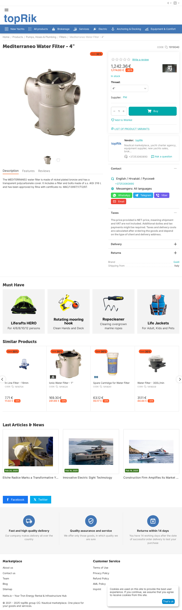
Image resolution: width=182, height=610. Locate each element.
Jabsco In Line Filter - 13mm (153, 382)
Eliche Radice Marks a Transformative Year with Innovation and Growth (31, 477)
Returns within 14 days (153, 530)
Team (6, 578)
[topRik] (20, 18)
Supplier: (116, 97)
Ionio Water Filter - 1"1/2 (106, 382)
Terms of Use (100, 567)
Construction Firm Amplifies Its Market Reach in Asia (151, 477)
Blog (5, 583)
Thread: (115, 82)
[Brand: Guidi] (169, 68)
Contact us (9, 573)
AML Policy (99, 583)
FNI (125, 97)
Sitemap (7, 589)
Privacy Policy (101, 573)
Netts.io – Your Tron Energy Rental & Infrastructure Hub (35, 595)
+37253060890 (124, 183)
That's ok (168, 601)
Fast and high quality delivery (29, 530)
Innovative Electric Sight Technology (87, 477)
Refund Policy (101, 578)
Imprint (97, 589)
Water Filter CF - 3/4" (16, 382)
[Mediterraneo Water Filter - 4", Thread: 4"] (53, 102)
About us (8, 567)
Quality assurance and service (91, 530)
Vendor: (129, 140)
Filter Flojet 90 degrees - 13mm (67, 382)
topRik (139, 140)
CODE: (160, 47)
